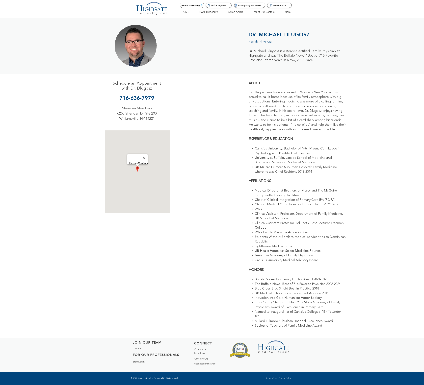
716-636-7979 (136, 98)
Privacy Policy (285, 378)
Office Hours (201, 358)
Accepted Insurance (204, 363)
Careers (137, 348)
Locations (199, 353)
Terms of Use (271, 378)
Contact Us (200, 349)
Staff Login (139, 361)
